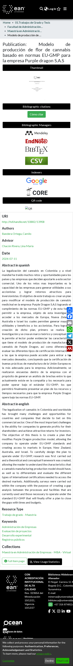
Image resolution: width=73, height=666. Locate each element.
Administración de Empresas (19, 526)
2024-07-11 (9, 258)
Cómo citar (36, 114)
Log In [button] (52, 8)
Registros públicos (13, 539)
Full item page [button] (16, 561)
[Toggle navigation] (65, 8)
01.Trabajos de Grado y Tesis (32, 22)
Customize (8, 660)
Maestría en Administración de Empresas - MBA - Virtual (25, 31)
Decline (49, 660)
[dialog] (36, 652)
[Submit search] (41, 9)
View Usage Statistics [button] (46, 561)
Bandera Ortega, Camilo (16, 233)
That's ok (62, 660)
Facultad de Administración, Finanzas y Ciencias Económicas (25, 26)
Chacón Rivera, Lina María (17, 246)
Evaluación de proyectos (17, 531)
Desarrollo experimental (16, 535)
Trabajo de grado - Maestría (19, 514)
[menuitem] (46, 9)
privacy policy (43, 653)
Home (6, 22)
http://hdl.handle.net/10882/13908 (23, 221)
